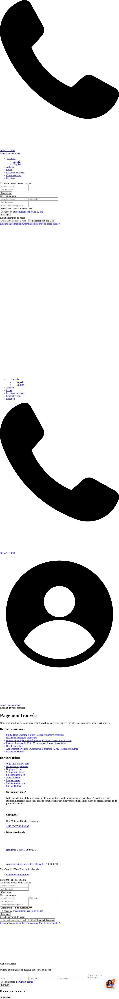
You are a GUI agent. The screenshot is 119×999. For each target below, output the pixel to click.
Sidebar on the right (15, 783)
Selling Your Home (15, 772)
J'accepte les (23, 211)
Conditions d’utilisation (17, 874)
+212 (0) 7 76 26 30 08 (17, 826)
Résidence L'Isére (15, 746)
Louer (9, 169)
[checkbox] (2, 982)
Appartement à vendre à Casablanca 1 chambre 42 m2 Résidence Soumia (42, 748)
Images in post (13, 780)
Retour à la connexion (11, 223)
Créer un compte (30, 223)
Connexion (6, 193)
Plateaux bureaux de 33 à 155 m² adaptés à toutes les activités (36, 743)
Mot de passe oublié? (49, 223)
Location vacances (15, 172)
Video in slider (13, 777)
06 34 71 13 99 (7, 150)
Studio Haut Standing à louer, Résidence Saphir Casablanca (35, 735)
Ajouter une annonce (10, 153)
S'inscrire (5, 215)
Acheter (10, 167)
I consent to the (18, 981)
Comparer (5, 997)
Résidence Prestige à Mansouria (21, 737)
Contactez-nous (13, 175)
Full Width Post (13, 786)
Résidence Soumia (15, 751)
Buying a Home (14, 769)
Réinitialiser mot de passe (42, 221)
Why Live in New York (17, 763)
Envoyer (5, 985)
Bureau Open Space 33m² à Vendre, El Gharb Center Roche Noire (38, 740)
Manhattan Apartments (17, 766)
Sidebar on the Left (15, 774)
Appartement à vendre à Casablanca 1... (25, 864)
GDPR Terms (26, 981)
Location (10, 178)
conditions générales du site (29, 211)
